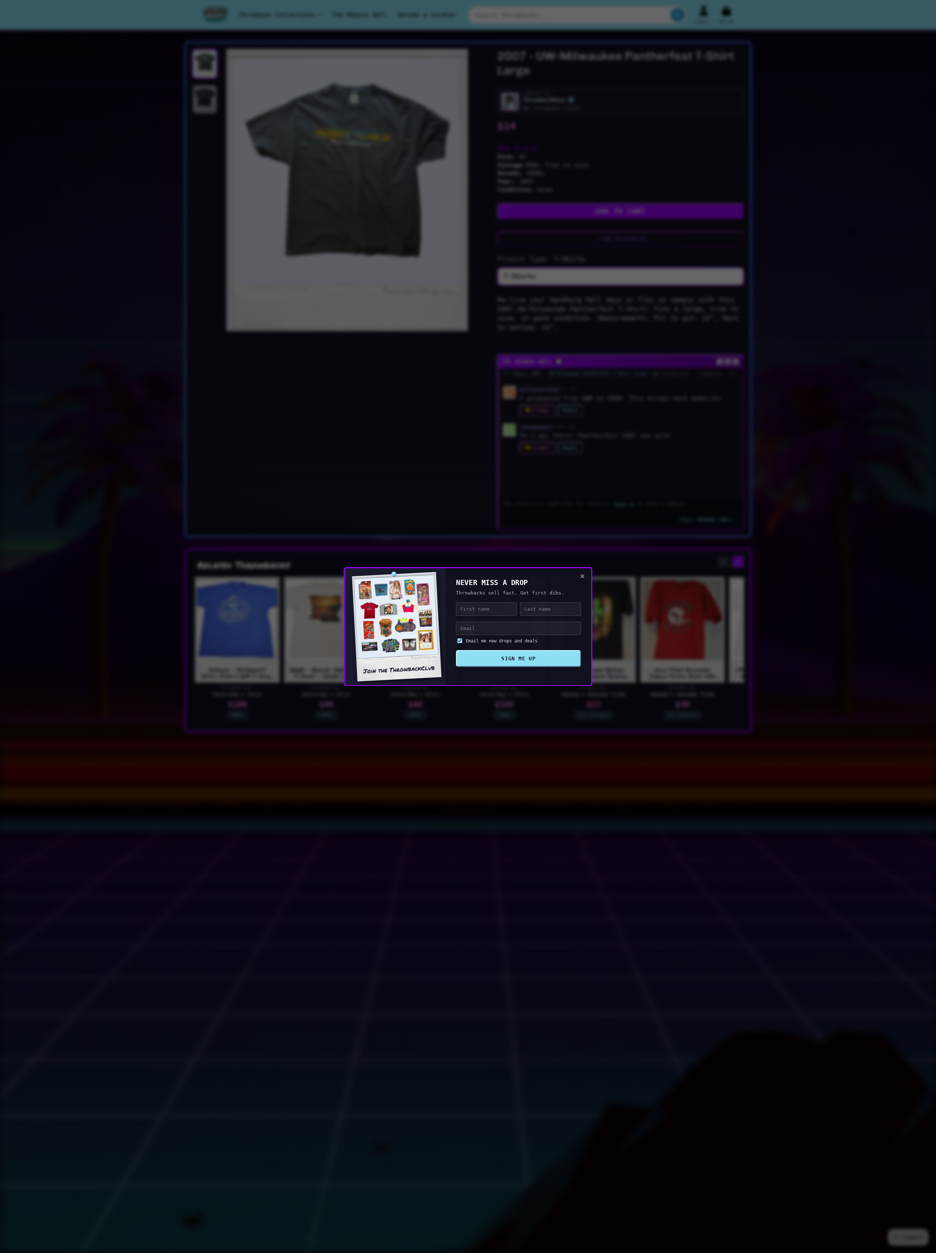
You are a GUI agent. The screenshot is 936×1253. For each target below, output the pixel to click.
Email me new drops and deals (501, 641)
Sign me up (518, 658)
